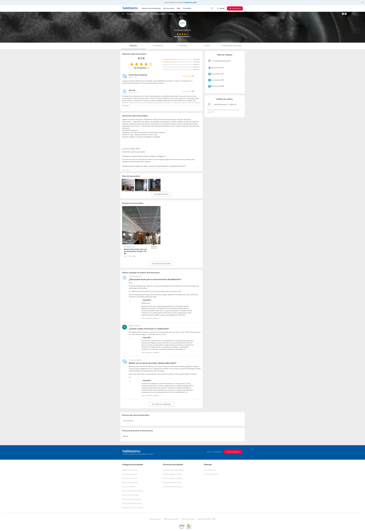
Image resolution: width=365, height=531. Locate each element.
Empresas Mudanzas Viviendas (132, 491)
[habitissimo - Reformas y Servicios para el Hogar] (130, 8)
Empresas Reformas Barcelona (173, 470)
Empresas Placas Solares (130, 495)
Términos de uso (155, 519)
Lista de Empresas (210, 470)
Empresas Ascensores (129, 474)
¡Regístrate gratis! (191, 2)
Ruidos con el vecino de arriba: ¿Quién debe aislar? (152, 363)
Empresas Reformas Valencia (173, 487)
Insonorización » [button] (129, 247)
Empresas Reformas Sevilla (172, 482)
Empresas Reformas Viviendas (132, 507)
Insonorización (142, 14)
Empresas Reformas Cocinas (132, 503)
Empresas (130, 14)
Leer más (125, 105)
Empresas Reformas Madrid (172, 474)
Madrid (171, 14)
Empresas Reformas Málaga (172, 478)
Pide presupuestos (235, 8)
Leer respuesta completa (150, 318)
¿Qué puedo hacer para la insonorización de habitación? (155, 280)
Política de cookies (188, 519)
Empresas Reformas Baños (131, 499)
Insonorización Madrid (158, 14)
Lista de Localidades (211, 474)
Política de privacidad (171, 519)
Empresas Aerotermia (129, 470)
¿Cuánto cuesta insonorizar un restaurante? (149, 329)
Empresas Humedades (130, 482)
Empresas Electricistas (129, 478)
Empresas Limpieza (128, 487)
